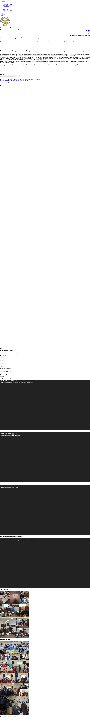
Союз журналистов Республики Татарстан (11, 27)
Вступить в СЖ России (8, 10)
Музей (3, 8)
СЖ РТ (1, 719)
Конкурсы (3, 11)
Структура (4, 3)
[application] (45, 405)
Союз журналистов (3, 40)
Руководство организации (8, 4)
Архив (3, 15)
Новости (3, 1)
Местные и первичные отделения (9, 5)
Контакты (3, 14)
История (5, 2)
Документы (4, 13)
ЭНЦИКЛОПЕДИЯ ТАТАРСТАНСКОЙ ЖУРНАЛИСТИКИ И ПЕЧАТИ (80, 35)
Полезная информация (5, 7)
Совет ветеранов (6, 6)
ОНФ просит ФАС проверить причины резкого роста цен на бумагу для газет (14, 80)
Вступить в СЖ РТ (5, 9)
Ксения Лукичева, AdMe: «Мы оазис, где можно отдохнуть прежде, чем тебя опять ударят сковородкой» (20, 79)
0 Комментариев (14, 40)
